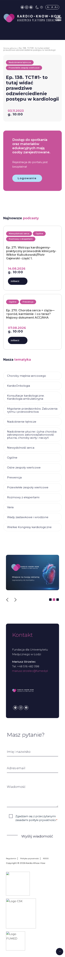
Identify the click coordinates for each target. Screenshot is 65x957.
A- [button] (48, 7)
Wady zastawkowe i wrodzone (27, 517)
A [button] (52, 7)
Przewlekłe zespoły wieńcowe (27, 487)
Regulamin (11, 858)
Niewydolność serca (20, 447)
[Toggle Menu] (58, 19)
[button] (37, 7)
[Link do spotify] (22, 7)
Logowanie (27, 178)
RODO (46, 858)
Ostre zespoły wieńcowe (24, 467)
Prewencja (14, 477)
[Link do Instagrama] (27, 7)
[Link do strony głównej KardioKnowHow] (32, 18)
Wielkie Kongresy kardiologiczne (29, 527)
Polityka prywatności (29, 858)
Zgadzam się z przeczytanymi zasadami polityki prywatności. (36, 818)
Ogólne (12, 457)
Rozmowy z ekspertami (23, 497)
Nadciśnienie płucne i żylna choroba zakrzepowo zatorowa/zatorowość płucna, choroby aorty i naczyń (32, 434)
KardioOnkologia (18, 385)
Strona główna (10, 48)
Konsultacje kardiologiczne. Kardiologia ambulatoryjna (25, 397)
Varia (10, 507)
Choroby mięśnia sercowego (26, 375)
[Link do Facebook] (31, 7)
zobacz (15, 281)
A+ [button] (56, 7)
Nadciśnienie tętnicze (21, 421)
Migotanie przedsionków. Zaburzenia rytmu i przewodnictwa (32, 410)
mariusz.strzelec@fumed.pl (30, 671)
